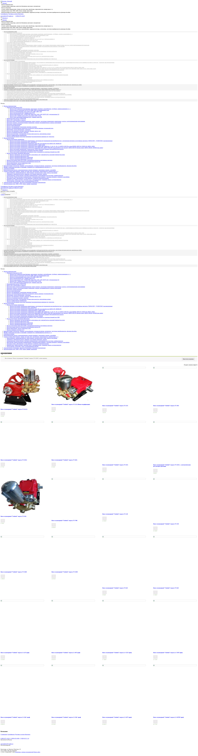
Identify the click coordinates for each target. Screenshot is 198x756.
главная (3, 194)
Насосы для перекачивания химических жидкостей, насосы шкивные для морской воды (32, 51)
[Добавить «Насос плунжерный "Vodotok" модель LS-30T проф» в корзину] (54, 657)
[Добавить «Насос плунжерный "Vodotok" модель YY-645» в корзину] (155, 592)
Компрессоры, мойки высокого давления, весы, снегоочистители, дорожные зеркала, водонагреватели (36, 97)
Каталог (5, 3)
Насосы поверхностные (7, 4)
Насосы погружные (6, 7)
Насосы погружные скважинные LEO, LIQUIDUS (22, 63)
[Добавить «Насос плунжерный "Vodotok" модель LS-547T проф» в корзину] (104, 721)
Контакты (20, 14)
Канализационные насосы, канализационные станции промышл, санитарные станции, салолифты (31, 88)
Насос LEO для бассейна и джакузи (16, 44)
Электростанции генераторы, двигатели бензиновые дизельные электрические (20, 6)
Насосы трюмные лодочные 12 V (16, 83)
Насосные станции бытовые (14, 47)
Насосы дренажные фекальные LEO (19, 76)
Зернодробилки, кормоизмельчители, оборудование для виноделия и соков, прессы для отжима (33, 91)
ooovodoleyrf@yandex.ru (7, 16)
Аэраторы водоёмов (9, 87)
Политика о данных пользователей (24, 752)
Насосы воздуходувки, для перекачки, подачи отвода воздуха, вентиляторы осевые (30, 56)
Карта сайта (37, 752)
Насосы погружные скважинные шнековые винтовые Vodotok (27, 71)
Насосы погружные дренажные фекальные (19, 73)
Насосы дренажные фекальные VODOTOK (21, 77)
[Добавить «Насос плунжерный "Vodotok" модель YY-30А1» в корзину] (3, 464)
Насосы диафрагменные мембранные (17, 57)
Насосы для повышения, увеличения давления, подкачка (23, 50)
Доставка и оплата (13, 14)
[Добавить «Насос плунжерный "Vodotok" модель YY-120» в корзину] (104, 518)
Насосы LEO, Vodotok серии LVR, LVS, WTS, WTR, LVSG (24, 40)
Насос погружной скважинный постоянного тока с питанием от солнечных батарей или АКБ (36, 72)
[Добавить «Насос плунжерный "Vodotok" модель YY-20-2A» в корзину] (3, 413)
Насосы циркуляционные (14, 49)
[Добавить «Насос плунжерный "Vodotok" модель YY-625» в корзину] (104, 592)
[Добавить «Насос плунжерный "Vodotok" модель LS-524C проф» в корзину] (3, 721)
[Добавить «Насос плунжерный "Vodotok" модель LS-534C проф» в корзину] (54, 721)
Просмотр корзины (188, 359)
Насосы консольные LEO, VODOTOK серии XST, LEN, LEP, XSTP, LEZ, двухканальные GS (32, 39)
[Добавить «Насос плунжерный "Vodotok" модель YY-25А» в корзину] (104, 410)
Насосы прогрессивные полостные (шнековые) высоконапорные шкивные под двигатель (32, 58)
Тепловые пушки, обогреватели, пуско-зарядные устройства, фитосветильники (29, 95)
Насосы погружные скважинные (16, 61)
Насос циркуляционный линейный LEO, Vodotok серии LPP (26, 41)
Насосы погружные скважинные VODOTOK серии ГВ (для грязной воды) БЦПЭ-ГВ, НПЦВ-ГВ (34, 65)
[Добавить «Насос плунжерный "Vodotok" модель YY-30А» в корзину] (155, 410)
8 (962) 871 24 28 (18, 188)
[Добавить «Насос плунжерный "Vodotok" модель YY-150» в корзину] (155, 528)
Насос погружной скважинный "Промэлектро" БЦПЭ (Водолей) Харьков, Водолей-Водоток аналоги (37, 70)
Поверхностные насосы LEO (14, 33)
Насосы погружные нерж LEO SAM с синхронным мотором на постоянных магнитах (30, 79)
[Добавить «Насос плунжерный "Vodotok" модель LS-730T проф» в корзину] (155, 657)
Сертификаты (4, 14)
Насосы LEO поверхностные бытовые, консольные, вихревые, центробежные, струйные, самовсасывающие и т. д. (41, 34)
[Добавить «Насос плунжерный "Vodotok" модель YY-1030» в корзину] (54, 576)
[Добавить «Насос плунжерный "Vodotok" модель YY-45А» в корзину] (104, 469)
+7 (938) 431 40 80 (14, 738)
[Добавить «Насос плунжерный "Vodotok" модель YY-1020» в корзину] (3, 576)
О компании (4, 734)
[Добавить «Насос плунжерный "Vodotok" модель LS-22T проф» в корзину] (3, 657)
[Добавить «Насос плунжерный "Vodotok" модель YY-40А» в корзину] (54, 464)
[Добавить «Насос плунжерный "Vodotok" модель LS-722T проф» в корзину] (104, 657)
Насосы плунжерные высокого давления (18, 55)
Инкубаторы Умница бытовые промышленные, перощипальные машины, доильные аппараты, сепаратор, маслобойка (39, 94)
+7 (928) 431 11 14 (24, 738)
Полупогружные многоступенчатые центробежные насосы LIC (24, 81)
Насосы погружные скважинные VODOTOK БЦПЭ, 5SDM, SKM (26, 66)
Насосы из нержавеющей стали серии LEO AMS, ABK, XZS (25, 36)
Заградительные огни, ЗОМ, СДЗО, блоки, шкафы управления (16, 10)
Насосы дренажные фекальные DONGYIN (21, 78)
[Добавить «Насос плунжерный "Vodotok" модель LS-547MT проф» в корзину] (155, 721)
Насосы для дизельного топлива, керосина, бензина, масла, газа (25, 54)
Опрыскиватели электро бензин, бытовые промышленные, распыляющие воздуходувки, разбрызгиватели (36, 93)
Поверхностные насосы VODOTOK (16, 42)
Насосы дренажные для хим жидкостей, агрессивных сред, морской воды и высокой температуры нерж (39, 74)
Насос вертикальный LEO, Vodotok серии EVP (22, 37)
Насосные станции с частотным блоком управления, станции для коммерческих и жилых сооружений (36, 46)
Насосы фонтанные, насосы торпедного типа (19, 82)
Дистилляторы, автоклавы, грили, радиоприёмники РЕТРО (23, 98)
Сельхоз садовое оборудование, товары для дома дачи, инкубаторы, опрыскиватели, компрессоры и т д (27, 9)
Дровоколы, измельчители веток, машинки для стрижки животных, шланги (28, 92)
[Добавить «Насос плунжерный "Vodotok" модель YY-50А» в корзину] (3, 521)
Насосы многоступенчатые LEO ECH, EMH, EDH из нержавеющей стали (29, 35)
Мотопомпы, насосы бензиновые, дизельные (19, 52)
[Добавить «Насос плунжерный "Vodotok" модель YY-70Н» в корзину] (54, 525)
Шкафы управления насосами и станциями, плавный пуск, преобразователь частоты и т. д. (29, 86)
